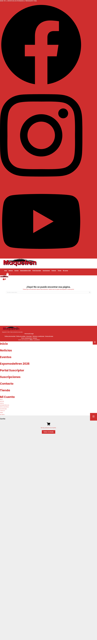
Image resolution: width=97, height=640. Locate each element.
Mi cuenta (7, 397)
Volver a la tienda (49, 432)
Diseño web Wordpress (23, 339)
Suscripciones (10, 377)
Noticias (6, 350)
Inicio (4, 344)
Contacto (6, 384)
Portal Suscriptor (12, 370)
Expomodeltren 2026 (15, 364)
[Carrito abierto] (4, 279)
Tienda (5, 390)
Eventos (5, 357)
